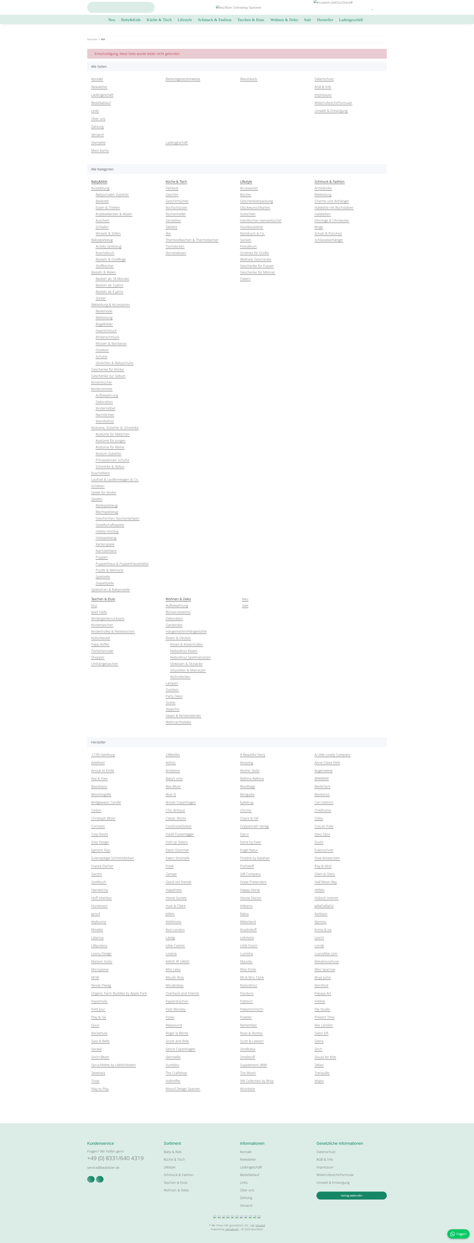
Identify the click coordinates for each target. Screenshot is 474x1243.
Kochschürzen (176, 207)
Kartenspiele (105, 544)
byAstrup (247, 802)
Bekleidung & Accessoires (110, 304)
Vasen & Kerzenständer (183, 715)
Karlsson (321, 913)
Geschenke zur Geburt (108, 376)
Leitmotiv (247, 937)
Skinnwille (173, 1057)
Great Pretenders (253, 882)
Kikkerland (248, 921)
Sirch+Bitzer (100, 1057)
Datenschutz (324, 79)
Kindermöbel (105, 408)
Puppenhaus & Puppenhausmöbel (122, 563)
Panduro (246, 993)
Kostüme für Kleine (110, 447)
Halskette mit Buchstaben (334, 207)
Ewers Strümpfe (178, 858)
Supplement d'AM (253, 1065)
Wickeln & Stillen (108, 233)
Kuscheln (102, 220)
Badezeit (102, 201)
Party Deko (174, 696)
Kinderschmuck (107, 337)
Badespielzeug (106, 505)
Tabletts (171, 227)
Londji (319, 945)
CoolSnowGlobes (178, 826)
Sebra (319, 1041)
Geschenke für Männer (257, 272)
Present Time (324, 1017)
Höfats (319, 890)
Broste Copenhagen (181, 802)
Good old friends (178, 882)
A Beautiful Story (252, 754)
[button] (364, 7)
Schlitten (97, 486)
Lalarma (97, 937)
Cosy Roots (99, 834)
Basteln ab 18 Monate (112, 278)
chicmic (246, 810)
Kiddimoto (173, 921)
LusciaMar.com (326, 953)
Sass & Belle (100, 1041)
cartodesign (232, 1229)
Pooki (170, 1017)
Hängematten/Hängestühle (186, 631)
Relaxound (174, 1025)
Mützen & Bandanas (111, 343)
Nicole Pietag (101, 985)
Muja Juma (323, 977)
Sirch (318, 1049)
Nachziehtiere (106, 550)
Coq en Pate (324, 826)
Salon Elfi (321, 1033)
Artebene (173, 770)
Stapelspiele (105, 583)
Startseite (98, 142)
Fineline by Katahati (255, 858)
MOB (95, 977)
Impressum (323, 95)
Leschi (319, 937)
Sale (245, 605)
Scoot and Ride (177, 1041)
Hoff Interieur (101, 898)
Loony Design (101, 953)
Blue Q (171, 794)
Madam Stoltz (101, 961)
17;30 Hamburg (103, 754)
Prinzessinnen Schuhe (112, 460)
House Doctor (250, 898)
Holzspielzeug (106, 537)
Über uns (98, 118)
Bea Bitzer (173, 786)
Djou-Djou (322, 834)
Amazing (246, 762)
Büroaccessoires (178, 612)
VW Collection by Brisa (257, 1081)
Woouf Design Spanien (183, 1088)
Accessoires (249, 188)
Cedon (96, 810)
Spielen (96, 499)
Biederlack (322, 786)
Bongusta (247, 794)
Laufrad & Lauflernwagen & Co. (114, 479)
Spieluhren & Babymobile (110, 589)
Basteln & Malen (103, 272)
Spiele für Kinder (103, 492)
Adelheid (98, 762)
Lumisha (246, 953)
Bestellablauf (101, 102)
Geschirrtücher (177, 201)
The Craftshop (176, 1073)
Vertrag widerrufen (351, 1195)
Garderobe (174, 625)
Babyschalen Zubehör (112, 194)
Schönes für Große (254, 253)
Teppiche (172, 709)
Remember (248, 1025)
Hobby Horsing (107, 531)
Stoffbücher (105, 265)
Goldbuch (98, 882)
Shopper (97, 657)
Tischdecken (175, 246)
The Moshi (248, 1073)
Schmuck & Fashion (179, 1175)
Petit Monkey (176, 1009)
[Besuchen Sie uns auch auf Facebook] (91, 1179)
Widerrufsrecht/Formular (333, 102)
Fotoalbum (248, 246)
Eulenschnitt (324, 850)
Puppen (102, 557)
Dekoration (104, 401)
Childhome (323, 810)
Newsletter (99, 87)
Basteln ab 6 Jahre (109, 291)
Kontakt (97, 79)
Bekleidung (104, 317)
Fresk (170, 866)
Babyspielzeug (102, 240)
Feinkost (172, 188)
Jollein (170, 913)
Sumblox (172, 1065)
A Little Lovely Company (332, 754)
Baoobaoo (99, 786)
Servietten (173, 220)
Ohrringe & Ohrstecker (332, 220)
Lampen (172, 683)
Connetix (98, 826)
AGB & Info (323, 87)
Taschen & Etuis (175, 1182)
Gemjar (171, 874)
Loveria (171, 953)
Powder (246, 1017)
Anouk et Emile (102, 770)
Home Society (176, 898)
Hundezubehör (251, 227)
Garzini (96, 874)
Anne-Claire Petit (327, 762)
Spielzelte (103, 576)
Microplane (100, 969)
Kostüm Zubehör (108, 453)
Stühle (170, 702)
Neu (245, 599)
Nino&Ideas (174, 985)
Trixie (95, 1081)
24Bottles (173, 754)
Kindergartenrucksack (107, 618)
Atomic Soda (249, 770)
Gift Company (250, 874)
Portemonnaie (102, 651)
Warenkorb (248, 79)
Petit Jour (98, 1009)
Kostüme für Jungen (111, 440)
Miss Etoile (248, 969)
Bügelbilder (104, 324)
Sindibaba (247, 1049)
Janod (95, 913)
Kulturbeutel (100, 638)
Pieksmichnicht (251, 1009)
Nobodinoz (248, 985)
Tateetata (98, 1073)
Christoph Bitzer (103, 818)
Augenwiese (324, 770)
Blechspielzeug (107, 512)
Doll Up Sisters (177, 842)
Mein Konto (100, 150)
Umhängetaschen (104, 663)
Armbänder (323, 188)
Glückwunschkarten (255, 207)
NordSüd (321, 985)
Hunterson (99, 905)
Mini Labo (173, 969)
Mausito (246, 961)
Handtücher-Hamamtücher (261, 220)
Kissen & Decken (178, 638)
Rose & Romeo (251, 1033)
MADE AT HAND (177, 961)
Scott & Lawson (252, 1041)
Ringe (319, 227)
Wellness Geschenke (255, 259)
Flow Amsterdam (327, 858)
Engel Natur (249, 850)
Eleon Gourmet (177, 850)
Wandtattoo (105, 421)
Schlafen (102, 227)
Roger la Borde (177, 1033)
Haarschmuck (106, 330)
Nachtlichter (105, 414)
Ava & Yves (99, 778)
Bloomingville (101, 794)
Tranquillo (322, 1073)
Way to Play (100, 1088)
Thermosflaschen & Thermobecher (192, 240)
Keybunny (98, 921)
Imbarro (246, 905)
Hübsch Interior (326, 898)
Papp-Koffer (100, 644)
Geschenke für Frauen (257, 265)
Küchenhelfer (176, 214)
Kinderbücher (101, 382)
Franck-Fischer (102, 866)
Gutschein (248, 214)
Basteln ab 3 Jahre (109, 285)
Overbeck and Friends (182, 993)
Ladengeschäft (351, 19)
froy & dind (323, 866)
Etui (94, 605)
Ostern (245, 278)
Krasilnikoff (248, 929)
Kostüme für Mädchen (113, 434)
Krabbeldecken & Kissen (114, 214)
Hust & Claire (176, 905)
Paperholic (99, 1001)
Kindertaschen (102, 625)
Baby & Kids (172, 1152)
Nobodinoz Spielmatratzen (190, 657)
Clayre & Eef (249, 818)
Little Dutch (249, 945)
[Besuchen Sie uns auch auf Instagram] (100, 1179)
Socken (245, 240)
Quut (95, 1025)
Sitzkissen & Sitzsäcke (186, 663)
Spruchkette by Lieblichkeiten (113, 1065)
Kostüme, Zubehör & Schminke (114, 427)
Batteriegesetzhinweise (183, 79)
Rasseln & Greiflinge (111, 259)
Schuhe (101, 356)
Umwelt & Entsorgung (331, 110)
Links (95, 110)
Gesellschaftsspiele (110, 525)
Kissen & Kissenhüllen (186, 644)
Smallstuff (247, 1057)
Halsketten (323, 214)
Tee (168, 233)
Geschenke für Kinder (107, 369)
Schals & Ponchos (328, 233)
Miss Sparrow (325, 969)
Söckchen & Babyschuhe (114, 363)
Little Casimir (175, 945)
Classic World (176, 818)
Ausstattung (100, 188)
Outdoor (102, 350)
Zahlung (97, 126)
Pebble (320, 1001)
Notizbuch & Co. (252, 233)
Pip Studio (322, 1009)
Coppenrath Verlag (254, 826)
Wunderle (247, 1088)
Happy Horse (250, 890)
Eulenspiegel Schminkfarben (112, 858)
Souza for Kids (325, 1057)
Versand (97, 134)
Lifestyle (170, 1167)
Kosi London (175, 929)
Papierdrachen (177, 1001)
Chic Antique (175, 810)
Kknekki (97, 929)
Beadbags (247, 786)
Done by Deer (250, 842)
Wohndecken (180, 676)
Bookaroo (322, 794)
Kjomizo (320, 921)
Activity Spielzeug (108, 246)
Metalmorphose (327, 961)
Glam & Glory (325, 874)
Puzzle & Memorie (109, 570)
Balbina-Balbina (252, 778)
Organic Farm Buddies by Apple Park (119, 993)
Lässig (170, 937)
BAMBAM (322, 778)
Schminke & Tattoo (110, 466)
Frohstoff (247, 866)
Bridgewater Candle (106, 802)
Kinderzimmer (101, 389)
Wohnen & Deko (176, 1190)
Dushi (319, 842)
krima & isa (323, 929)
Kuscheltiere (100, 473)
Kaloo (244, 913)
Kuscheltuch (105, 253)
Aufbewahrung (107, 395)
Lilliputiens (99, 945)
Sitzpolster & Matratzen (188, 670)
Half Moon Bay (326, 882)
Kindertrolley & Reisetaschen (113, 631)
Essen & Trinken (108, 207)
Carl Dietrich (324, 802)
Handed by (99, 890)
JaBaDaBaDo (324, 905)
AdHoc (171, 762)
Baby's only (174, 778)
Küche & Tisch (174, 1159)
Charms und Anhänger (332, 201)
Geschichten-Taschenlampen (117, 518)
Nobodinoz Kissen (183, 651)
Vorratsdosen (176, 253)
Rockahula (99, 1033)
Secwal (96, 1049)
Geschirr (172, 194)
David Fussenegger (180, 834)
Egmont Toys (100, 850)
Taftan (319, 1065)
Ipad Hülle (99, 612)
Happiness (174, 890)
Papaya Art (323, 993)
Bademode (104, 311)
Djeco (244, 834)
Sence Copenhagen (180, 1049)
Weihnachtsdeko (178, 722)
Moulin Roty (175, 977)
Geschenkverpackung (256, 201)
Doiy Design (100, 842)
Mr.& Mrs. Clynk (252, 977)
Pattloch (246, 1001)
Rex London (324, 1025)
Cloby (319, 818)
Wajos (319, 1081)
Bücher (245, 194)
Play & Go (98, 1017)
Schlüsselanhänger (329, 240)
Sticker (101, 298)
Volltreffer (173, 1081)
